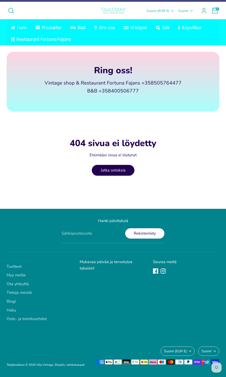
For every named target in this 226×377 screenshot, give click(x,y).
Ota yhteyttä (18, 284)
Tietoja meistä (19, 292)
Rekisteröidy (145, 233)
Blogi (11, 301)
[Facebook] (155, 271)
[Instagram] (163, 271)
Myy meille (16, 275)
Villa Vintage (44, 365)
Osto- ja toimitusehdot (27, 318)
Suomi (183, 10)
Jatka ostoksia (113, 170)
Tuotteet (14, 266)
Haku (11, 310)
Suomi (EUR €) (158, 10)
